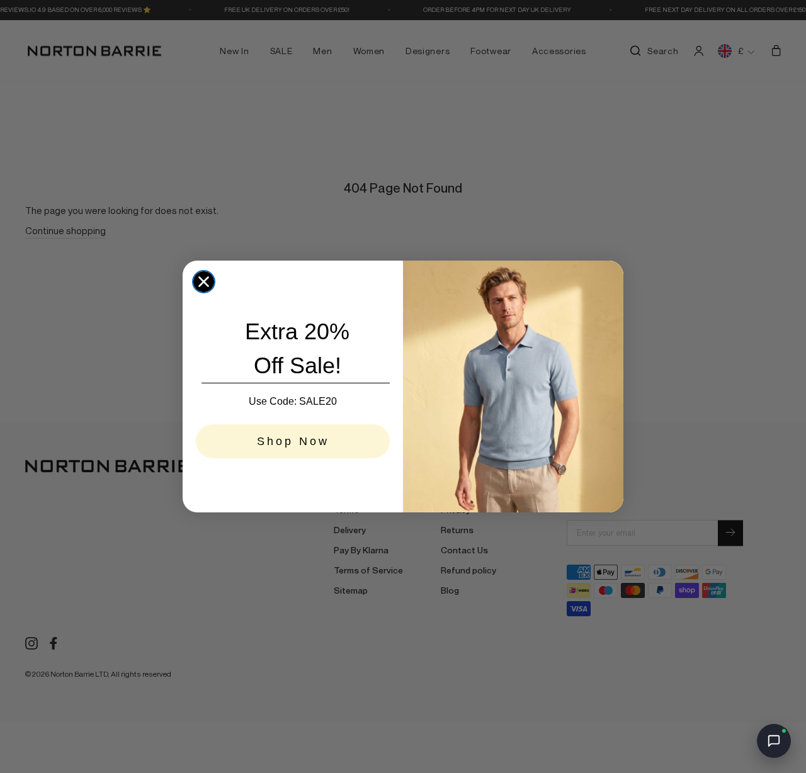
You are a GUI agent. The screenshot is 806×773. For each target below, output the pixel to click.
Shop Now (293, 441)
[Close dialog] (204, 282)
